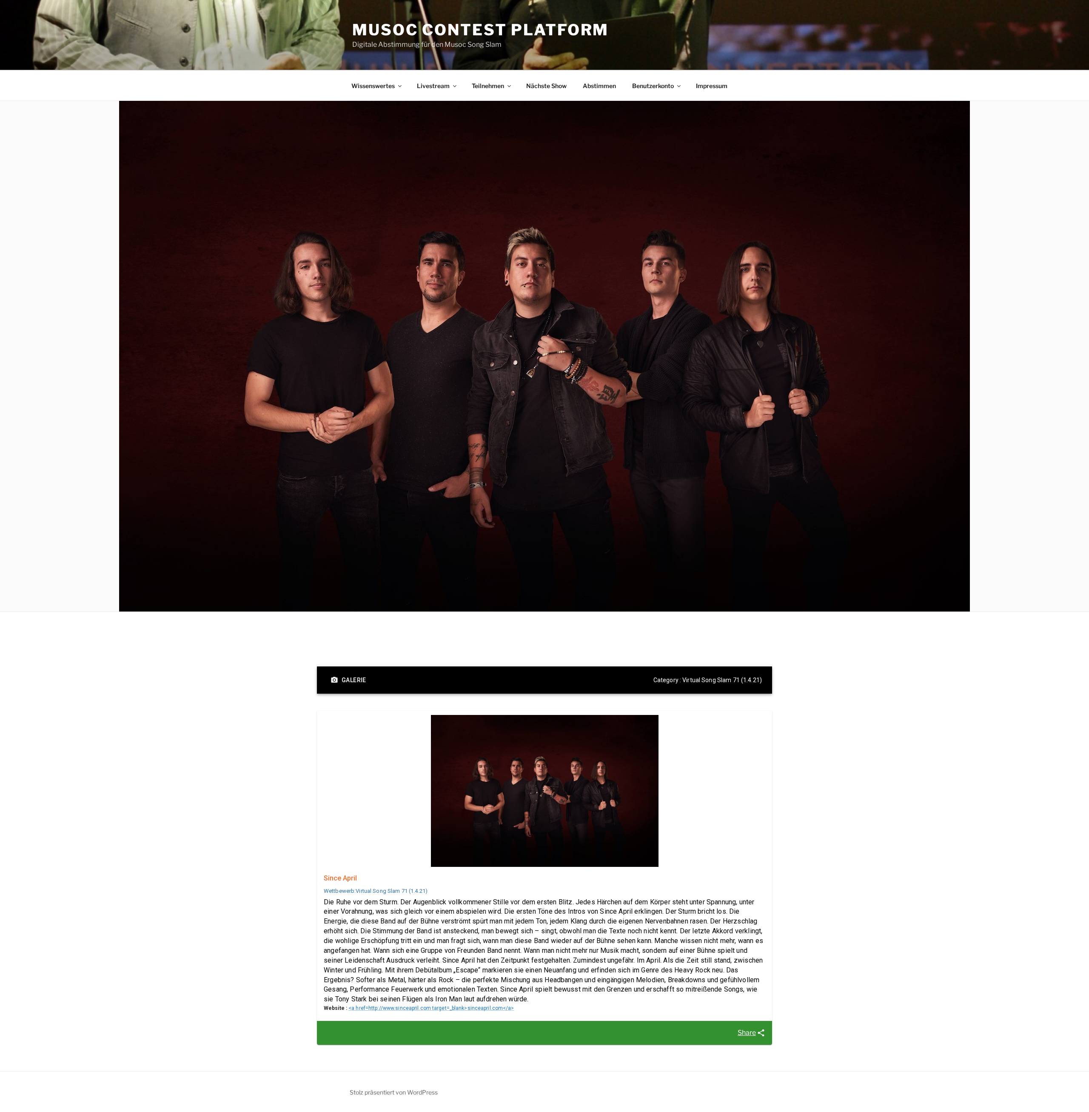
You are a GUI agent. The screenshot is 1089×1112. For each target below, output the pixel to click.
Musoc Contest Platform (480, 29)
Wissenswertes (373, 85)
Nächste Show (546, 85)
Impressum (711, 85)
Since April (340, 878)
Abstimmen (599, 85)
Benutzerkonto (653, 85)
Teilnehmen (488, 85)
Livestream (433, 85)
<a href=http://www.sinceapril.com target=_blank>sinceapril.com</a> (431, 1008)
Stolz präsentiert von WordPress (394, 1092)
